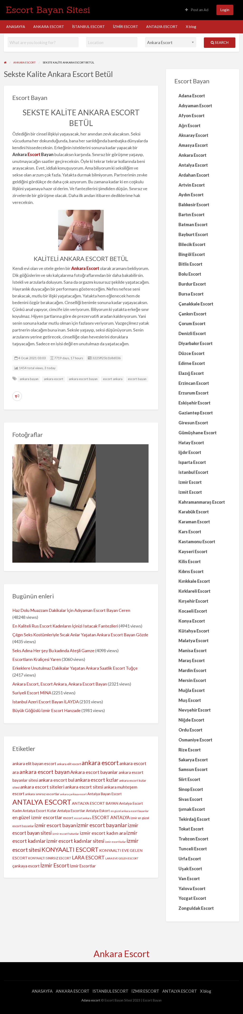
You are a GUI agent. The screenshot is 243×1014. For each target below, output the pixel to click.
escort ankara (112, 379)
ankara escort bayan (83, 379)
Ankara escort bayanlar (94, 772)
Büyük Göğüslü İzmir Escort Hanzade (46, 710)
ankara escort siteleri (42, 787)
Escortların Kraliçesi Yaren (36, 659)
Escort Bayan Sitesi (48, 9)
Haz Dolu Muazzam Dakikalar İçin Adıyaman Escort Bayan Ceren (71, 610)
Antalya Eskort (98, 810)
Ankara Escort (121, 953)
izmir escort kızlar (115, 841)
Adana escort (90, 1000)
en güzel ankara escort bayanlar (130, 810)
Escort (34, 154)
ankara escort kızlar (96, 780)
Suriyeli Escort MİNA (31, 692)
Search (221, 42)
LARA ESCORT (88, 857)
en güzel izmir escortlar (37, 817)
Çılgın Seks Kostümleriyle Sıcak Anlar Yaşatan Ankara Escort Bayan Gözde (80, 634)
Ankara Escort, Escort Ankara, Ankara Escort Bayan (59, 683)
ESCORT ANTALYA (111, 817)
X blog (191, 26)
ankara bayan (29, 379)
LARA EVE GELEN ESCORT (121, 858)
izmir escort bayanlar (102, 825)
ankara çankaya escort (73, 794)
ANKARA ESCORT (48, 26)
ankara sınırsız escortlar (42, 794)
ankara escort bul (56, 780)
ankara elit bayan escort (34, 763)
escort (68, 818)
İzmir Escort (54, 865)
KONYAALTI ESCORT (70, 849)
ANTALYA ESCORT (162, 26)
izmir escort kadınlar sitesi (75, 841)
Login (224, 10)
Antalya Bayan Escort (104, 794)
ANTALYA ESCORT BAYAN (95, 803)
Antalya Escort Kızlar (39, 810)
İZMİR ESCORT (125, 26)
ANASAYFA (15, 26)
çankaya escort (26, 865)
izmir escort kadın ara (103, 833)
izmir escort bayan (55, 825)
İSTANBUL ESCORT (88, 26)
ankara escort (53, 379)
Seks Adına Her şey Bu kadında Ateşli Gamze (53, 650)
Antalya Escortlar (71, 810)
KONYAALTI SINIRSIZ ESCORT (49, 858)
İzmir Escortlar (83, 865)
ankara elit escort (69, 764)
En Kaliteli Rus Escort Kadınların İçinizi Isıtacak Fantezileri (65, 625)
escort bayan (137, 379)
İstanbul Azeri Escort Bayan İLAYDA (45, 701)
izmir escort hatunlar (65, 833)
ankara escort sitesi (84, 787)
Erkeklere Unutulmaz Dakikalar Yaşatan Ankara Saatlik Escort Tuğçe (75, 668)
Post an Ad (199, 10)
